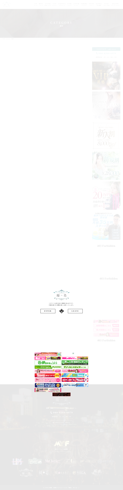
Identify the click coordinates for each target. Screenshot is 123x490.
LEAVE (75, 311)
